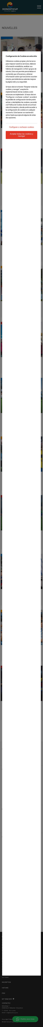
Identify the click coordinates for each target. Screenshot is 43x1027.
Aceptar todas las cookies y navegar (21, 135)
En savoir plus (11, 122)
